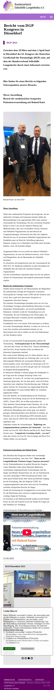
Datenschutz (25, 680)
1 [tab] (23, 658)
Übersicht (37, 632)
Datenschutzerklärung (13, 630)
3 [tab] (29, 658)
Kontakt (39, 680)
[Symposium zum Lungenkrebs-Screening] (27, 584)
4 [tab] (32, 658)
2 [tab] (26, 658)
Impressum (9, 680)
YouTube (38, 510)
